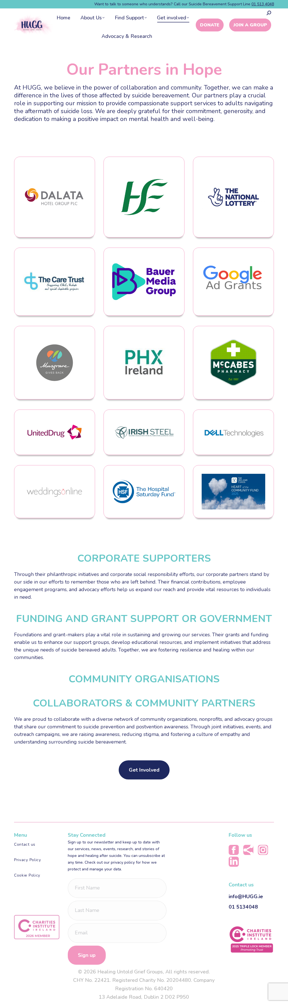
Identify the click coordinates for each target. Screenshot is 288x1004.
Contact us (24, 844)
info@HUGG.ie (246, 896)
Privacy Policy (27, 860)
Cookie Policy (27, 875)
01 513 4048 (262, 4)
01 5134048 (243, 907)
